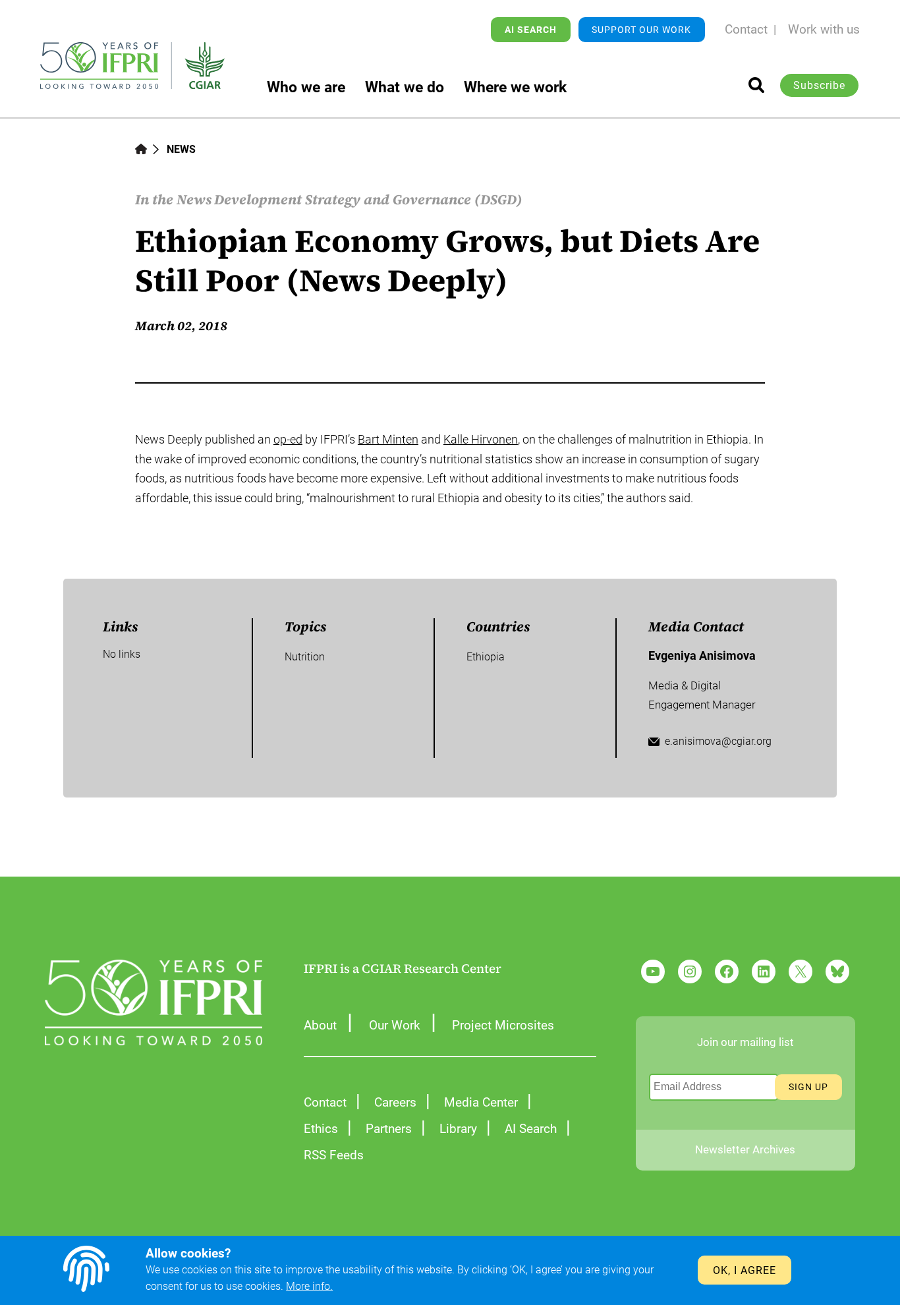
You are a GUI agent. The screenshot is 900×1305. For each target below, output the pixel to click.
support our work (641, 29)
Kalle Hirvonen (480, 439)
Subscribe (819, 85)
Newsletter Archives (745, 1149)
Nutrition (305, 657)
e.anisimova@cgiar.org (718, 741)
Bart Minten (388, 439)
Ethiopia (485, 657)
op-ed (287, 439)
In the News (173, 199)
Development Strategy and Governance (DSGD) (368, 199)
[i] (756, 85)
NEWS (181, 149)
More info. (309, 1286)
